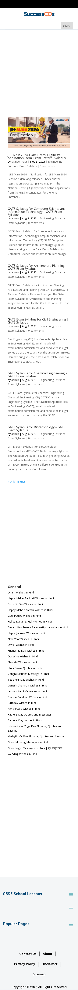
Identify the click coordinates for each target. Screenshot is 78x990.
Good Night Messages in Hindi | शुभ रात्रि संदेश (35, 748)
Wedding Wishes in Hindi (22, 754)
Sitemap (39, 974)
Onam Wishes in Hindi (21, 592)
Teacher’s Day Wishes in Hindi (26, 679)
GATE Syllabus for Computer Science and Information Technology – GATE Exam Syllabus (37, 212)
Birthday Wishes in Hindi (22, 703)
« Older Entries (17, 481)
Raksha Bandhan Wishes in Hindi (28, 697)
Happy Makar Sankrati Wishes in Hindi (31, 598)
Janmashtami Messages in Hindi (27, 691)
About (47, 954)
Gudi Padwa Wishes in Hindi (24, 615)
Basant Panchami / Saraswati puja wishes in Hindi (38, 627)
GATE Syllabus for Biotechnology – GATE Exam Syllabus (37, 428)
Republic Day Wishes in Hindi (25, 604)
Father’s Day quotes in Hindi (25, 720)
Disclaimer (49, 964)
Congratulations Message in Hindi (28, 674)
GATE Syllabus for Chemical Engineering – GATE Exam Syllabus (37, 374)
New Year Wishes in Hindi (23, 639)
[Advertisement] (39, 70)
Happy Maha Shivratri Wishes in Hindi (30, 610)
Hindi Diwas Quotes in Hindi (25, 668)
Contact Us (27, 954)
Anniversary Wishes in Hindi (24, 708)
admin (15, 218)
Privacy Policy (24, 964)
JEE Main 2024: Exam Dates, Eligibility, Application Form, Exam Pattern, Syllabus (37, 156)
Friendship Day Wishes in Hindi (26, 650)
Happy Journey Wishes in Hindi (26, 633)
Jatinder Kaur (19, 161)
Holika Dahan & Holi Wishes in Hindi (30, 621)
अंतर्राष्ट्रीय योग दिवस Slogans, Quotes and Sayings (36, 736)
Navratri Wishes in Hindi (22, 662)
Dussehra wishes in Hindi (23, 656)
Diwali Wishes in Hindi (21, 644)
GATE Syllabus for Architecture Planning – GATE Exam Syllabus (37, 267)
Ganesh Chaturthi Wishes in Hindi (28, 685)
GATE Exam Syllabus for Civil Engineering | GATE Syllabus (38, 320)
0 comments (47, 166)
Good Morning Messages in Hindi (28, 742)
